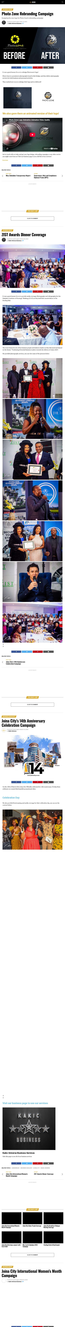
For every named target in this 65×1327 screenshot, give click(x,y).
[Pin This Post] (38, 67)
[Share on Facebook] (16, 67)
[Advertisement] (32, 197)
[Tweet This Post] (27, 67)
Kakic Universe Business (15, 23)
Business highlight (26, 1168)
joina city (37, 1168)
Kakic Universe (12, 731)
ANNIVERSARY (16, 1168)
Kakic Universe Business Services (19, 1153)
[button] (32, 644)
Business (5, 160)
